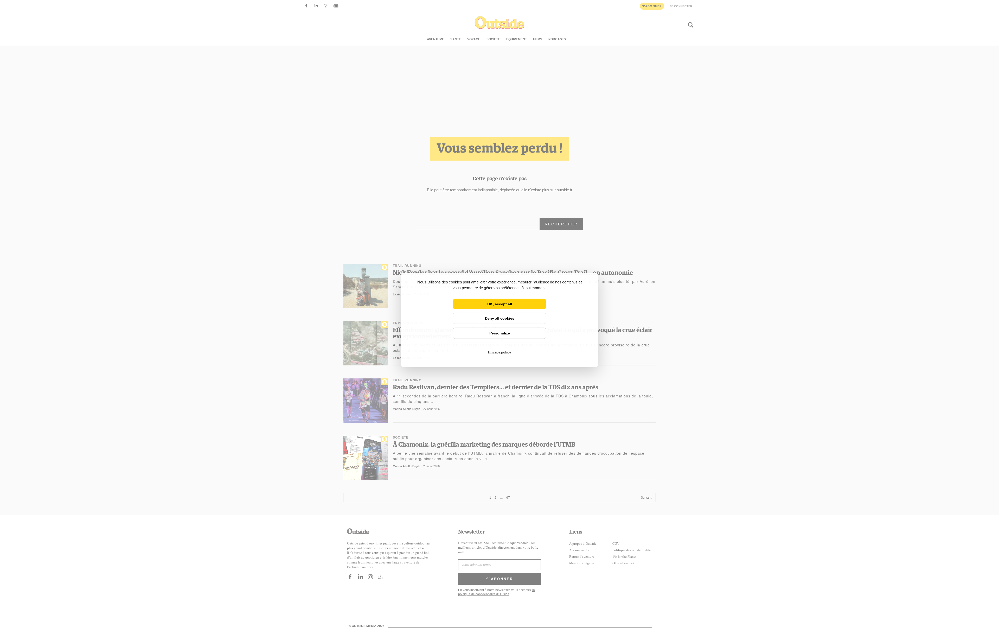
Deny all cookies (499, 318)
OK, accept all (499, 304)
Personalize (499, 333)
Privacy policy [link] (499, 352)
